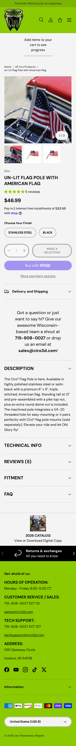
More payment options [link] (38, 276)
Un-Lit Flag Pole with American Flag (25, 70)
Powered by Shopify (32, 735)
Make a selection (52, 250)
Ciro (7, 171)
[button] (14, 192)
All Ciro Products (25, 67)
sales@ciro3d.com (18, 612)
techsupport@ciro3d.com (24, 635)
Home (7, 67)
